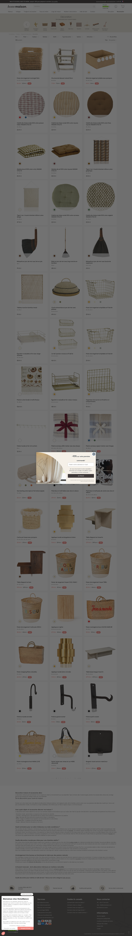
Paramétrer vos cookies (9, 928)
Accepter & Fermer (25, 928)
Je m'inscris (81, 476)
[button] (3, 933)
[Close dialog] (94, 454)
